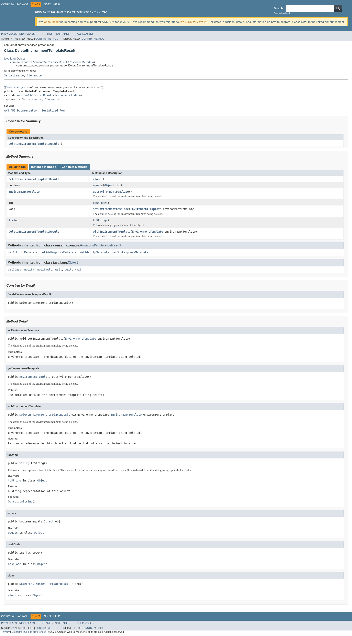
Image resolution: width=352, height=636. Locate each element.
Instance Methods (43, 166)
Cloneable (34, 75)
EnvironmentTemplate (24, 191)
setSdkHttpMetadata (94, 252)
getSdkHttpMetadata (22, 252)
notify (29, 269)
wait (58, 269)
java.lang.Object (14, 58)
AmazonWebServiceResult (35, 95)
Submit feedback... (283, 13)
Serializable (14, 75)
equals (98, 185)
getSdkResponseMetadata (58, 252)
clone (97, 179)
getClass (14, 269)
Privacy (5, 631)
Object (109, 185)
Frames (47, 33)
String (13, 220)
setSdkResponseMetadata (130, 252)
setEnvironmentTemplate (111, 209)
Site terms (16, 631)
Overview (7, 4)
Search (278, 8)
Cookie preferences (35, 631)
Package (22, 4)
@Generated (12, 87)
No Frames (62, 33)
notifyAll (44, 269)
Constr (40, 38)
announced (51, 21)
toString (99, 220)
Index (47, 4)
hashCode (99, 202)
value (26, 87)
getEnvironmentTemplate (111, 191)
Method (53, 38)
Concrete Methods (74, 166)
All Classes (85, 33)
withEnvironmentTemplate (111, 231)
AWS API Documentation (21, 110)
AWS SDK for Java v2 (193, 21)
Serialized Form (54, 110)
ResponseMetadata (81, 62)
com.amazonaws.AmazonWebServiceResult (38, 62)
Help (56, 4)
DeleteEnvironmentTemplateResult (34, 143)
